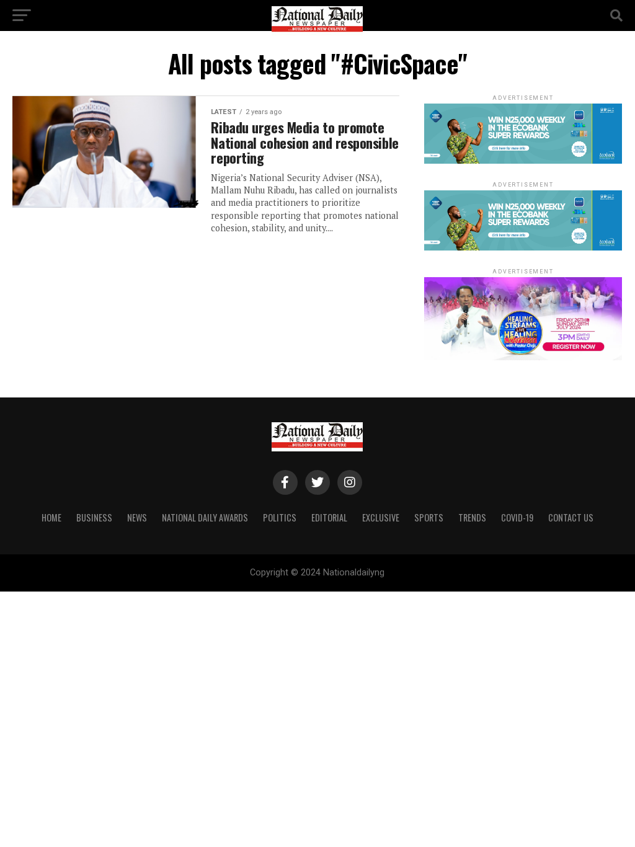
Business (94, 517)
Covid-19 (517, 517)
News (137, 517)
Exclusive (380, 517)
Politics (279, 517)
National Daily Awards (205, 517)
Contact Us (570, 517)
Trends (472, 517)
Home (51, 517)
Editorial (329, 517)
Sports (428, 517)
